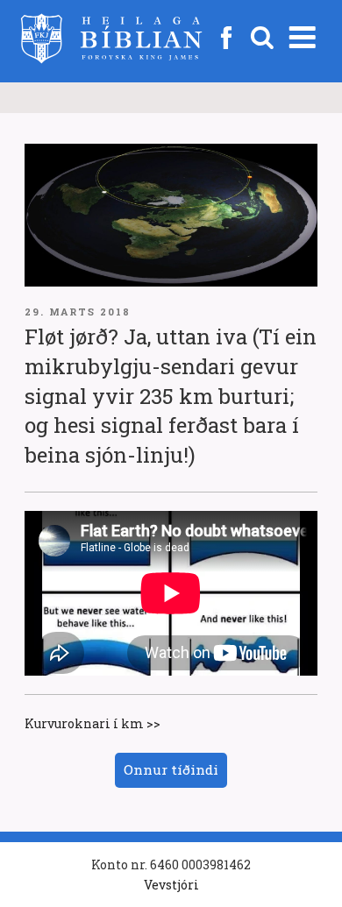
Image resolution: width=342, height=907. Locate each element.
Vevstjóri (171, 884)
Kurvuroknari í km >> (92, 723)
